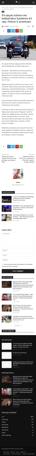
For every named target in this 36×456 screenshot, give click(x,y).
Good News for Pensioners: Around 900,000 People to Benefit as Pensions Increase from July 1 (23, 318)
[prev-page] (3, 224)
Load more (17, 325)
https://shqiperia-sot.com (18, 184)
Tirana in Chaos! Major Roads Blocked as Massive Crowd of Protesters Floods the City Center (23, 198)
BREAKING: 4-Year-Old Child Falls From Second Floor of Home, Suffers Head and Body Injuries (23, 207)
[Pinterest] (17, 31)
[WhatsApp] (21, 31)
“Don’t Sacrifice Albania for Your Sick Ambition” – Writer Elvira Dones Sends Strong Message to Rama (23, 216)
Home (3, 7)
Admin (7, 26)
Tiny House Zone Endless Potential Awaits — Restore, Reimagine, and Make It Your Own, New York (22, 345)
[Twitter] (13, 31)
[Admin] (3, 26)
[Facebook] (9, 31)
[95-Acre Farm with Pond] (7, 355)
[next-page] (6, 224)
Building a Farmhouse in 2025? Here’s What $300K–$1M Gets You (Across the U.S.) (23, 363)
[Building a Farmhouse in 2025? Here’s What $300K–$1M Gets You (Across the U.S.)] (7, 364)
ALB (7, 7)
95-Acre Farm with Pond (19, 352)
